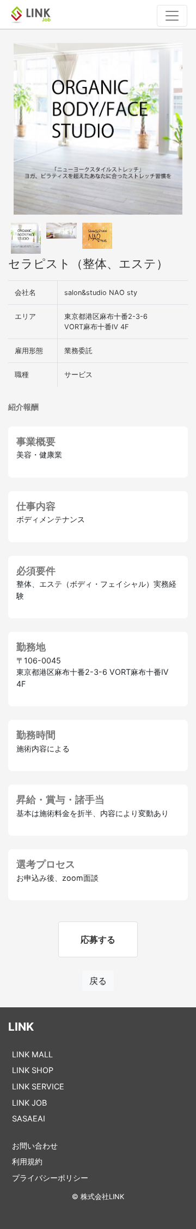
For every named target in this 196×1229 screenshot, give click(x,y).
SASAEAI (28, 1118)
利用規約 (27, 1161)
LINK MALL (32, 1054)
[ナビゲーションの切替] (172, 16)
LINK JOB (29, 1102)
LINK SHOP (32, 1070)
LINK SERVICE (38, 1086)
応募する (98, 939)
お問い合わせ (35, 1145)
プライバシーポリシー (50, 1177)
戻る (98, 980)
